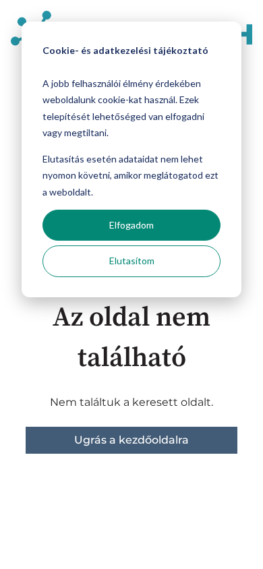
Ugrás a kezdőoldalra (131, 439)
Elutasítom (131, 260)
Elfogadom (131, 225)
